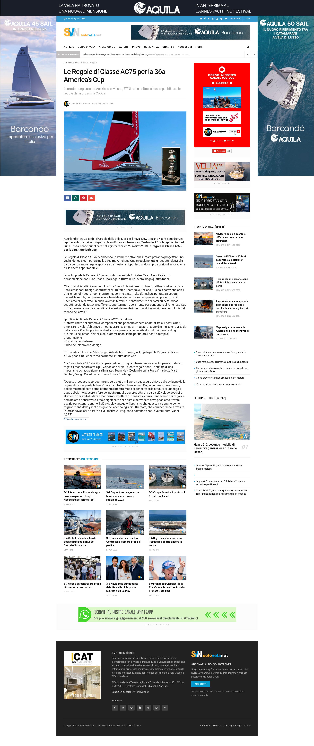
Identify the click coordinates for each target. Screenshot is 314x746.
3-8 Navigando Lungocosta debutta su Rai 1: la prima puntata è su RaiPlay (122, 587)
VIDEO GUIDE (107, 47)
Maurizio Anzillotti (158, 686)
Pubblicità (217, 725)
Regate (93, 63)
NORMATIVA (151, 47)
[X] (209, 19)
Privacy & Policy (233, 725)
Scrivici (247, 725)
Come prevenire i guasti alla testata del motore (220, 377)
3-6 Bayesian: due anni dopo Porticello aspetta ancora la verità (165, 542)
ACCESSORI (185, 47)
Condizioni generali (121, 692)
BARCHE (124, 47)
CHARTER (168, 47)
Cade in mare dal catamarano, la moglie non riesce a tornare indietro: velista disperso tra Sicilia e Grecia (131, 54)
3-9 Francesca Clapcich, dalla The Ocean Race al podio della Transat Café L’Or (167, 587)
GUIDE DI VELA (87, 47)
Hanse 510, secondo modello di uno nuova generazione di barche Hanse (215, 448)
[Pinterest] (221, 19)
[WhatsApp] (213, 19)
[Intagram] (217, 19)
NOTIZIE (69, 47)
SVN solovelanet (71, 63)
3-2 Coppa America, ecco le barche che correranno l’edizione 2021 (122, 496)
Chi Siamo (205, 725)
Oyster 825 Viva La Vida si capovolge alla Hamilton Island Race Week (231, 260)
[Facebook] (205, 19)
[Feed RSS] (226, 19)
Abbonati (201, 684)
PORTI (199, 47)
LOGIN (247, 18)
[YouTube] (201, 19)
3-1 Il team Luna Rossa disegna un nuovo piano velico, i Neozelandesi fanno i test (82, 496)
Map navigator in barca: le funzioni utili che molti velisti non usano (232, 331)
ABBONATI (236, 18)
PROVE (136, 47)
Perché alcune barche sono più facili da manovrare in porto (232, 282)
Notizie (84, 63)
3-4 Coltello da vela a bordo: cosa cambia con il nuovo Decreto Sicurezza (80, 542)
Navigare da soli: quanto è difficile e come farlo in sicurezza (231, 237)
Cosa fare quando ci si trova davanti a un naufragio (222, 362)
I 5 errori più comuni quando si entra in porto (218, 384)
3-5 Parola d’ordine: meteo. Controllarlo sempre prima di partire (123, 542)
